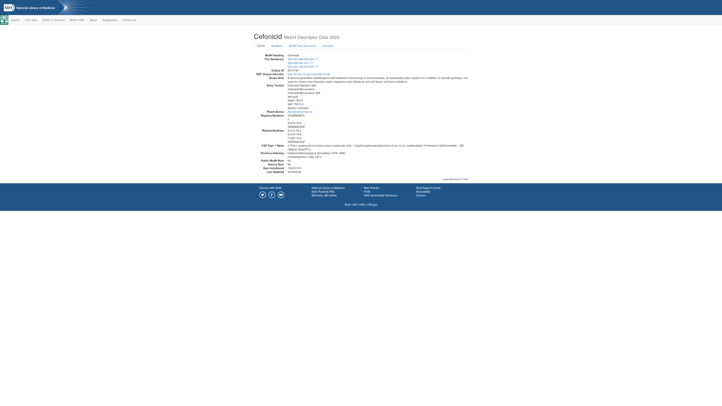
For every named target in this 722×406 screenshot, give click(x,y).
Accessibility (423, 191)
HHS (362, 204)
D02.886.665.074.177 (301, 63)
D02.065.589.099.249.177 (303, 59)
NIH (355, 204)
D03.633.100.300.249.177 (303, 66)
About (93, 20)
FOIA (367, 191)
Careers (421, 195)
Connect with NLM (270, 188)
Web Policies (371, 188)
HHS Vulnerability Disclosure (380, 195)
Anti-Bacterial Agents (300, 112)
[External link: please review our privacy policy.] (262, 194)
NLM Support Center (428, 188)
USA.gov (372, 204)
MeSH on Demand (53, 20)
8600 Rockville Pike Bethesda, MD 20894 (324, 193)
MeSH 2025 (77, 20)
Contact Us (129, 20)
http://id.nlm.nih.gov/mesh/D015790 (309, 74)
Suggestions (109, 20)
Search (15, 20)
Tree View (31, 20)
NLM (347, 204)
